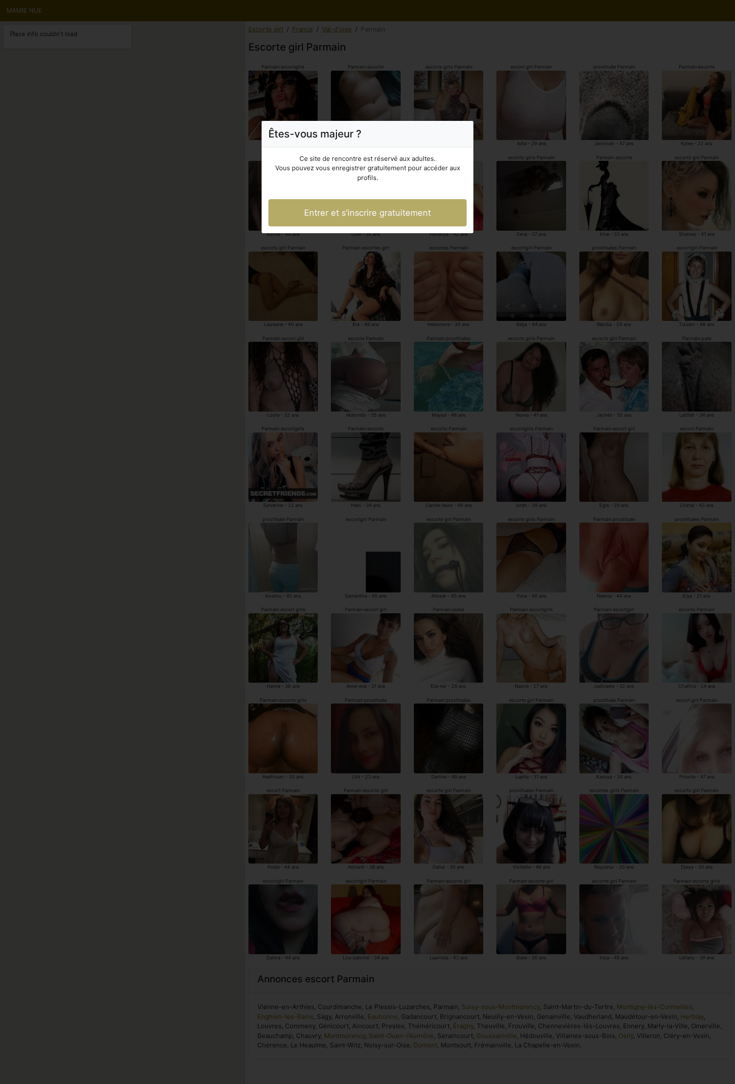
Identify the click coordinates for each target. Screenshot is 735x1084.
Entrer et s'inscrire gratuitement (367, 213)
